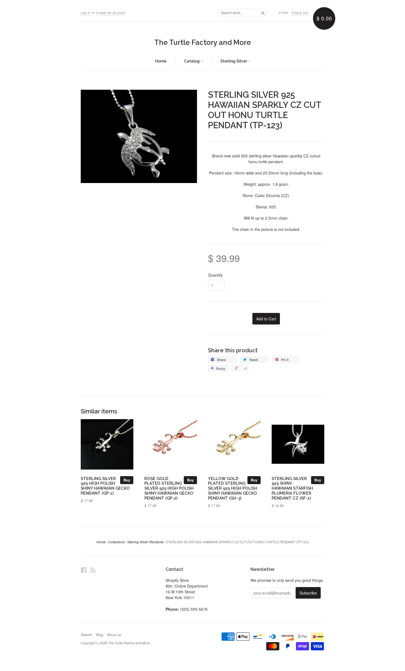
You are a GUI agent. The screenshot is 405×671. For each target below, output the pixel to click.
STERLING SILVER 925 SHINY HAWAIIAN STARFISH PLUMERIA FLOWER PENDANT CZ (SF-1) (292, 488)
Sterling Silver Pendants (145, 541)
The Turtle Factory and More (202, 42)
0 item (283, 12)
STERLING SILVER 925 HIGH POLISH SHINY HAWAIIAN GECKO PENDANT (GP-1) (105, 485)
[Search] (263, 12)
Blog (99, 635)
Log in (85, 12)
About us (114, 635)
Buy (126, 479)
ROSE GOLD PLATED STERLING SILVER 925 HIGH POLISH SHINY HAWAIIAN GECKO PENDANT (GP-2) (169, 488)
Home (160, 61)
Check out (300, 12)
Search (86, 635)
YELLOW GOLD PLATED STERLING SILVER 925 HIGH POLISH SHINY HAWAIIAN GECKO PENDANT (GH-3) (232, 488)
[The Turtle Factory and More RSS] (93, 570)
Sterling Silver (234, 61)
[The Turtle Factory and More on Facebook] (84, 570)
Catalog (192, 61)
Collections (116, 541)
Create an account (110, 12)
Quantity (215, 275)
